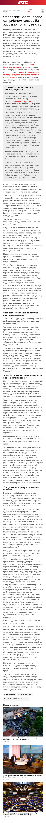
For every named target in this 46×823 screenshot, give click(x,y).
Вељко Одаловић (25, 694)
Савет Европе (9, 694)
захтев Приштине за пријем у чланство (18, 66)
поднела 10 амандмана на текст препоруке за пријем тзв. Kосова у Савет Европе (21, 74)
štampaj (42, 11)
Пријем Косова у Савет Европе (16, 699)
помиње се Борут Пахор (22, 101)
